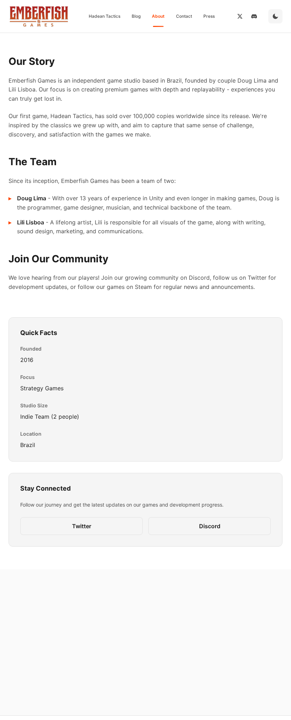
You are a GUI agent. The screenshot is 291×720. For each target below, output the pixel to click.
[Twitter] (240, 16)
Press (209, 16)
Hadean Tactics (104, 16)
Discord (209, 526)
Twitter (81, 526)
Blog (136, 16)
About (158, 16)
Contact (184, 16)
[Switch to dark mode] (275, 16)
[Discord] (254, 16)
